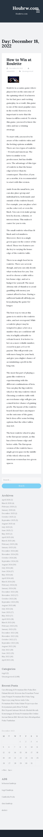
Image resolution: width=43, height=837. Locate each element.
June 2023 (6, 612)
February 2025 (8, 544)
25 (37, 758)
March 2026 (6, 503)
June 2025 (6, 530)
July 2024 (6, 568)
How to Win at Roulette (19, 61)
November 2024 (8, 554)
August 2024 (7, 565)
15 (21, 752)
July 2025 (6, 527)
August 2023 (7, 605)
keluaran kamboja (9, 783)
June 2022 (6, 653)
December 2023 (8, 592)
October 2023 (7, 599)
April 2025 (6, 537)
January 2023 (7, 629)
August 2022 (7, 646)
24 (32, 758)
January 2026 (7, 510)
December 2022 (8, 633)
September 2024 (8, 561)
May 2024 (6, 575)
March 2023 (6, 622)
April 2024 (6, 578)
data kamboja (7, 803)
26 (4, 763)
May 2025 (6, 534)
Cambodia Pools (8, 797)
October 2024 (7, 558)
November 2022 (8, 636)
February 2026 (8, 507)
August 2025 (7, 524)
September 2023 (8, 602)
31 (31, 763)
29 (21, 763)
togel (4, 673)
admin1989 (11, 71)
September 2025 (8, 520)
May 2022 (6, 657)
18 (37, 752)
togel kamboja (7, 790)
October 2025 (7, 517)
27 (9, 763)
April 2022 (6, 660)
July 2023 (5, 609)
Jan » (10, 770)
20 (9, 758)
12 (4, 752)
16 (26, 752)
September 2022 (8, 643)
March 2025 (7, 541)
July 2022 (6, 650)
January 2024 (7, 588)
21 (15, 758)
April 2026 (6, 500)
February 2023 (8, 626)
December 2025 (8, 513)
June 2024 (6, 571)
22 (21, 758)
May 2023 (5, 616)
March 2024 (6, 582)
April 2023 (6, 619)
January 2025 (7, 547)
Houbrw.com (26, 8)
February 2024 (8, 585)
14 (15, 752)
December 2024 (8, 551)
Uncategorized (27, 71)
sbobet (4, 810)
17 (31, 752)
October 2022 (7, 639)
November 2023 (8, 595)
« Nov (4, 770)
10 (32, 747)
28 (15, 763)
